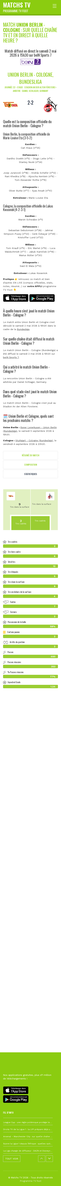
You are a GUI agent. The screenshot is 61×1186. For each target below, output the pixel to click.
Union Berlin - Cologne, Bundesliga (30, 78)
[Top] (52, 1178)
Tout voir (11, 1158)
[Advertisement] (30, 849)
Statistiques (30, 474)
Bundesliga (23, 329)
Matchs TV (16, 6)
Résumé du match (30, 455)
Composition (30, 464)
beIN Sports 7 (11, 357)
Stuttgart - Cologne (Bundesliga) (34, 440)
